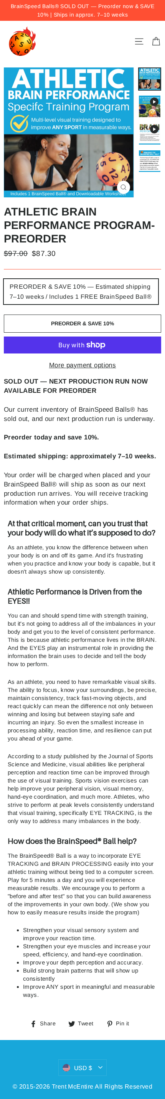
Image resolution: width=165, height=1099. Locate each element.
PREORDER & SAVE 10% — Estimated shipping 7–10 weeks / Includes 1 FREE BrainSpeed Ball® (81, 291)
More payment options (82, 365)
